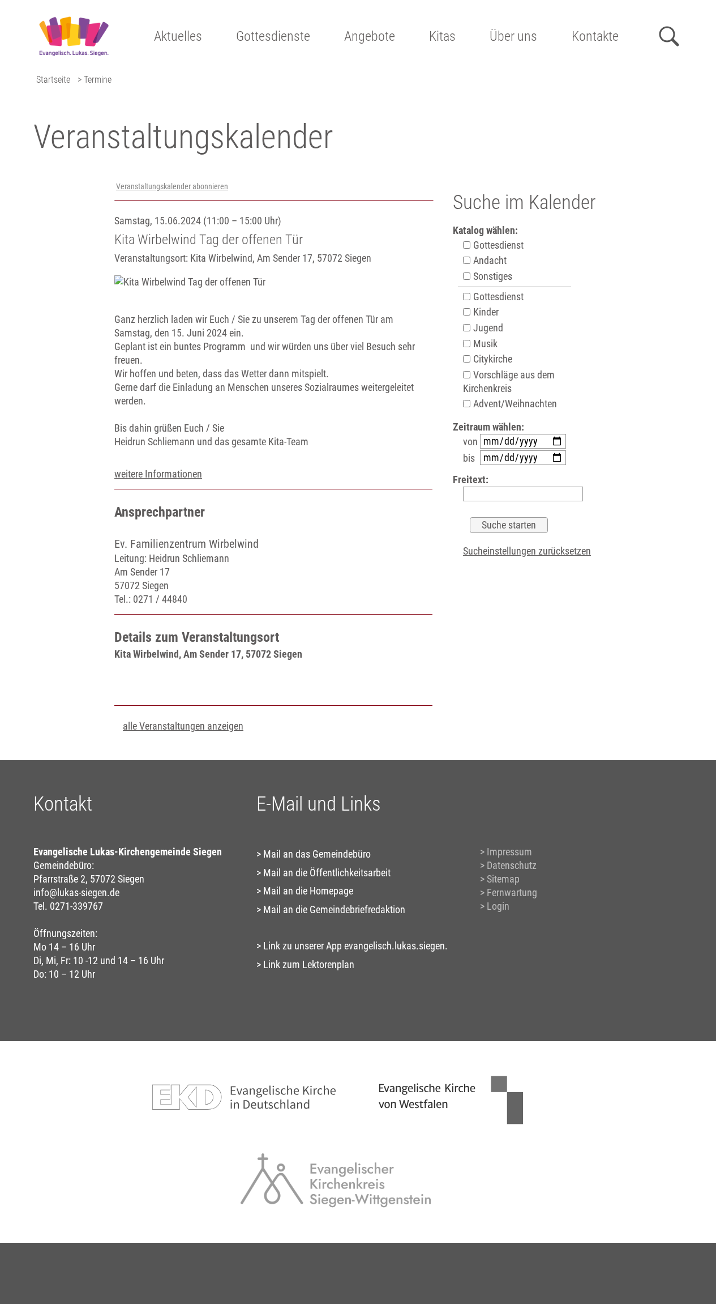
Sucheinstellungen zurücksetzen (527, 551)
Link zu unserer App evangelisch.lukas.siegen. (355, 946)
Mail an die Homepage (308, 891)
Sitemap (503, 879)
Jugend (487, 328)
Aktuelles (178, 36)
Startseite (53, 79)
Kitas (442, 36)
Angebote (369, 36)
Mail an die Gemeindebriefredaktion (334, 909)
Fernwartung (512, 892)
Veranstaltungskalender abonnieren (172, 186)
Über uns (513, 36)
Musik (484, 344)
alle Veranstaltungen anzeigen (183, 726)
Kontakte (595, 36)
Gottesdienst (497, 245)
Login (498, 906)
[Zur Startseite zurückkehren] (73, 14)
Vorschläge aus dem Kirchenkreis (509, 381)
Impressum (509, 852)
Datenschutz (512, 865)
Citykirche (491, 359)
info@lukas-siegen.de (76, 892)
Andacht (489, 260)
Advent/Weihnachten (514, 404)
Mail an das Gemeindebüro (317, 854)
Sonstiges (491, 276)
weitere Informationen (158, 474)
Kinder (485, 312)
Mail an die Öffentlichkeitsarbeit (327, 873)
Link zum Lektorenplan (308, 964)
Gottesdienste (273, 36)
